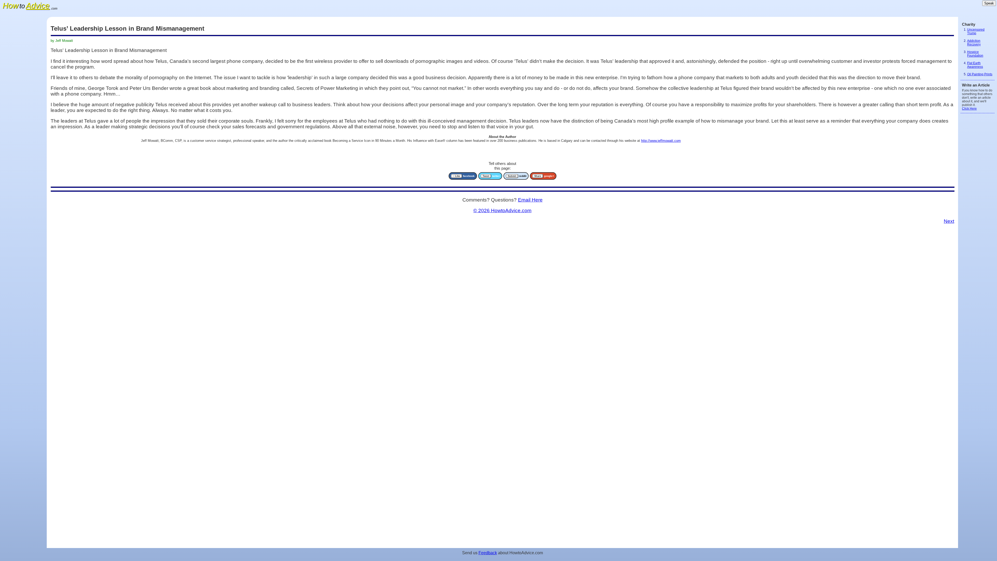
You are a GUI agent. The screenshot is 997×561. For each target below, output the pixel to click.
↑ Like (456, 176)
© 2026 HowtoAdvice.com (502, 210)
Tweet (486, 176)
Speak (989, 3)
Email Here (530, 200)
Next (949, 221)
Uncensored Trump (976, 31)
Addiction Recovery (974, 42)
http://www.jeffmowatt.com (661, 141)
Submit (512, 176)
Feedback (488, 553)
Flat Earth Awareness (975, 65)
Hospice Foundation (975, 53)
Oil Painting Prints (979, 74)
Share (537, 176)
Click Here (969, 108)
